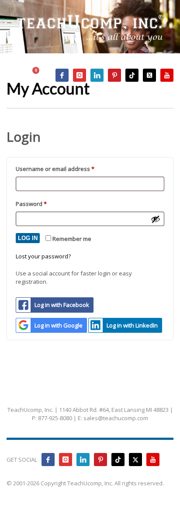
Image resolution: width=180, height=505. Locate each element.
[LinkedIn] (97, 75)
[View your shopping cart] (40, 75)
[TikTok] (131, 75)
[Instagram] (79, 75)
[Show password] (155, 219)
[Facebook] (62, 75)
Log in (28, 238)
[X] (149, 75)
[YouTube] (166, 75)
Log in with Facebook (62, 305)
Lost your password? (43, 256)
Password (43, 203)
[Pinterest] (114, 75)
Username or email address (67, 168)
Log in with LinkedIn (132, 325)
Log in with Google (59, 325)
